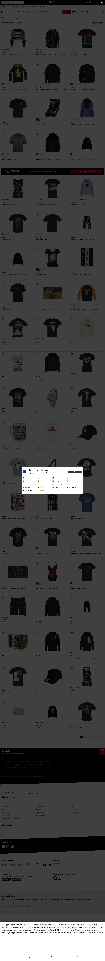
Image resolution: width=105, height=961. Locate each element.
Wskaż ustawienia (73, 957)
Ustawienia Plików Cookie (79, 932)
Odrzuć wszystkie (52, 957)
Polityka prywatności (19, 933)
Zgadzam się (31, 957)
